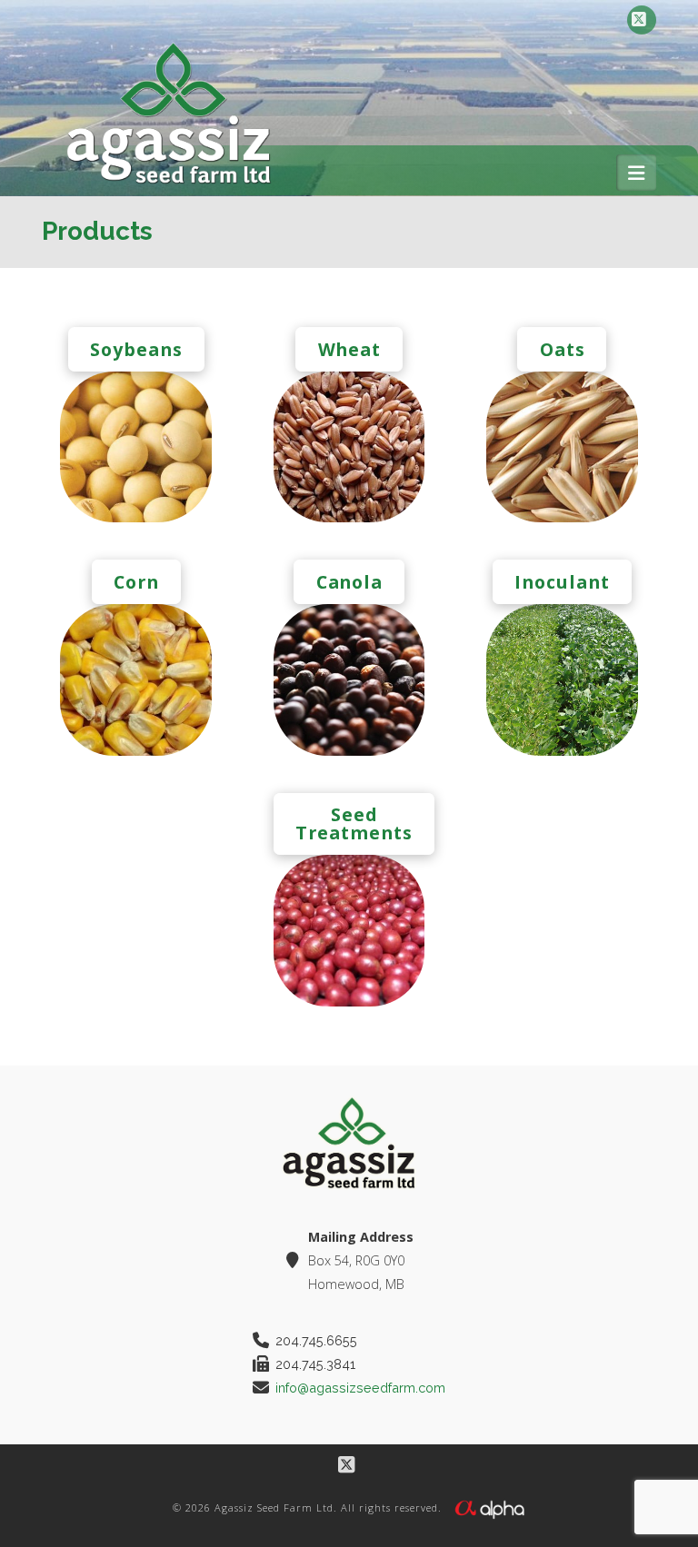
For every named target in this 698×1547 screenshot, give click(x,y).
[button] (636, 172)
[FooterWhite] (489, 1507)
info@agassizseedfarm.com (360, 1387)
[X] (641, 20)
